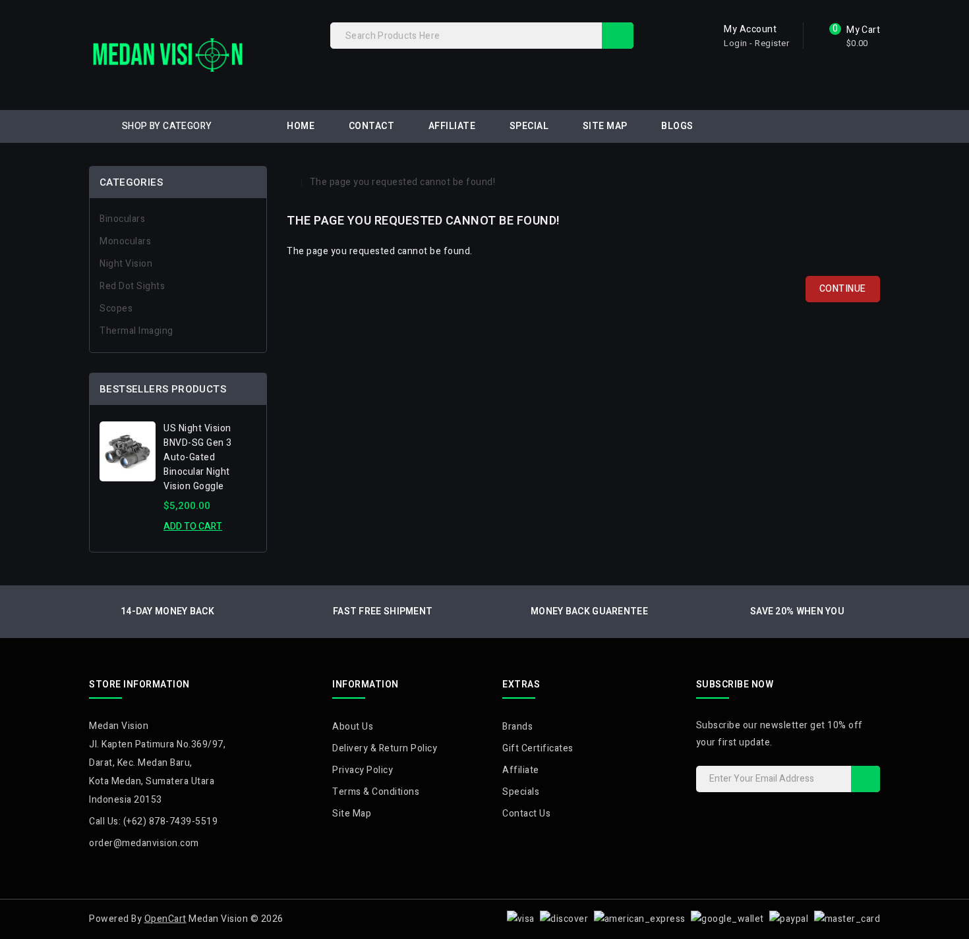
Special (529, 126)
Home (300, 126)
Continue (842, 289)
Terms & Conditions (375, 792)
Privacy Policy (362, 770)
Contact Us (526, 813)
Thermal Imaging (136, 331)
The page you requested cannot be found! (403, 182)
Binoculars (122, 219)
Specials (520, 792)
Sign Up (865, 779)
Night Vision (126, 264)
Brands (517, 727)
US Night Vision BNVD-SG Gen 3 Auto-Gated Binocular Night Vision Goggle (197, 457)
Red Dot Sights (132, 286)
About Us (352, 727)
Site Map (605, 126)
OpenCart (165, 919)
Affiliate (452, 126)
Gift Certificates (537, 748)
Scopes (116, 308)
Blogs (677, 126)
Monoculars (125, 241)
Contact (372, 126)
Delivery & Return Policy (384, 748)
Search (617, 35)
